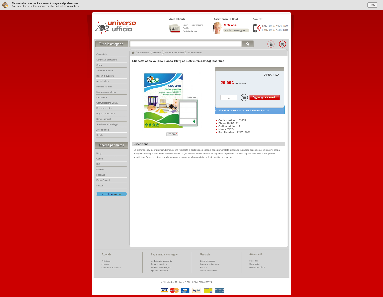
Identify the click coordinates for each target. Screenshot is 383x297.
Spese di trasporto (159, 270)
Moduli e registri (104, 86)
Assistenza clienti (257, 267)
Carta (99, 65)
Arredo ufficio (102, 130)
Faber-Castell (103, 180)
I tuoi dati (253, 261)
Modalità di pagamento (161, 261)
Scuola (99, 135)
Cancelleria (143, 52)
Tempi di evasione (159, 264)
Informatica (101, 97)
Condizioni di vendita (111, 267)
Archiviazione (102, 81)
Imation (99, 185)
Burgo (99, 153)
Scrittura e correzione (106, 59)
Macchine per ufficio (106, 92)
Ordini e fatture (190, 31)
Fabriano (100, 175)
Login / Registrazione (193, 25)
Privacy (203, 267)
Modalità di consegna (161, 267)
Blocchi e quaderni (105, 76)
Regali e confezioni (105, 113)
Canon (99, 158)
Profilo (186, 28)
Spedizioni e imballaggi (107, 124)
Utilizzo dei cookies (208, 270)
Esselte (100, 169)
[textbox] (191, 44)
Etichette (157, 52)
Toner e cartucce (104, 70)
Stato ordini (254, 264)
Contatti (105, 264)
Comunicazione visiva (106, 103)
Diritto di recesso (207, 261)
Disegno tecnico (104, 108)
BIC (98, 164)
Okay (372, 5)
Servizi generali (103, 119)
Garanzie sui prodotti (209, 264)
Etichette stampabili (174, 52)
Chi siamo (106, 261)
